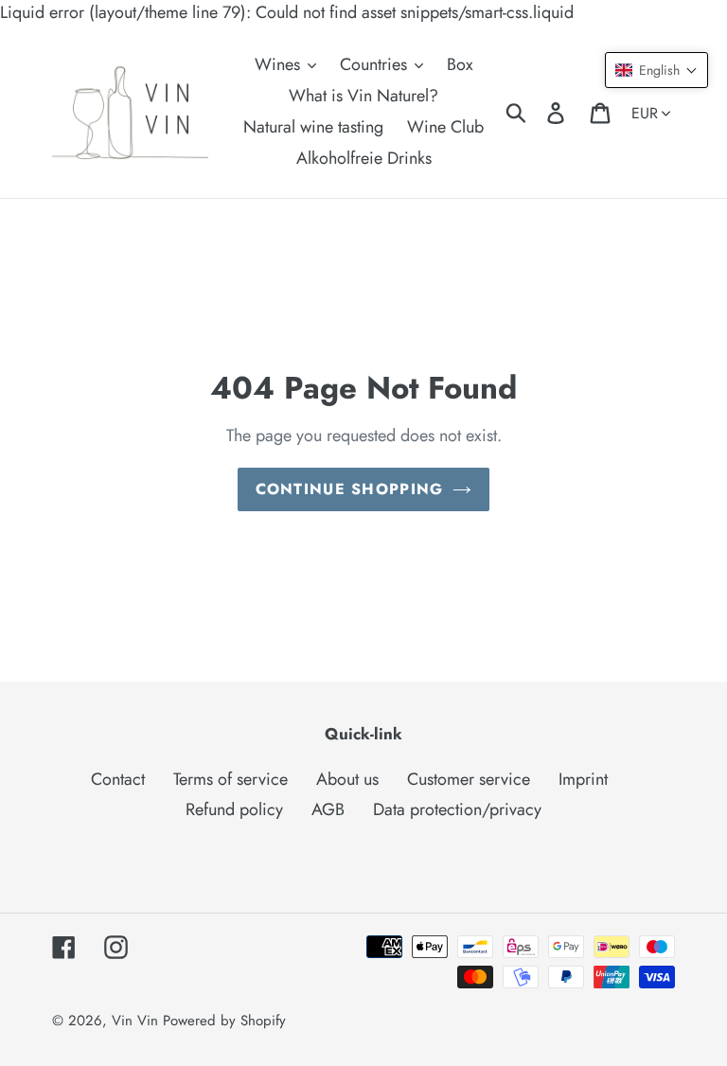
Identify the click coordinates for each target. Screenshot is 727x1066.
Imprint (583, 779)
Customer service (468, 779)
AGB (328, 809)
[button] (656, 70)
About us (347, 779)
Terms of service (230, 779)
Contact (118, 779)
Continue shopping (350, 489)
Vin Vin (137, 1020)
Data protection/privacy (457, 809)
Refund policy (234, 809)
